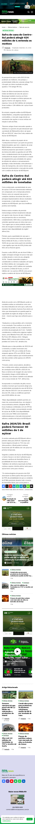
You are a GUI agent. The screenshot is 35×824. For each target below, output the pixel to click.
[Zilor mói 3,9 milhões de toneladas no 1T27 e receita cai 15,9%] (5, 585)
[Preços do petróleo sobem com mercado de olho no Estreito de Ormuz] (5, 598)
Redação (7, 48)
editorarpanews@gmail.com (15, 661)
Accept (30, 819)
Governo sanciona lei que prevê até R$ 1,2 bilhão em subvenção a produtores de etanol (17, 557)
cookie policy (6, 820)
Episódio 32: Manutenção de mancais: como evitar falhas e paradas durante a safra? (16, 655)
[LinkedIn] (23, 781)
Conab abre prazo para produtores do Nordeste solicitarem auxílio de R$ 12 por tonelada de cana (21, 574)
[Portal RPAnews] (8, 12)
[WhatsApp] (19, 781)
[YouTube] (11, 781)
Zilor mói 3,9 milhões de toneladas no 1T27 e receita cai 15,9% (21, 587)
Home (3, 27)
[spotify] (15, 781)
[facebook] (3, 781)
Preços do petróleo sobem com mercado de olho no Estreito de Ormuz (20, 600)
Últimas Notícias (12, 27)
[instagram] (7, 781)
